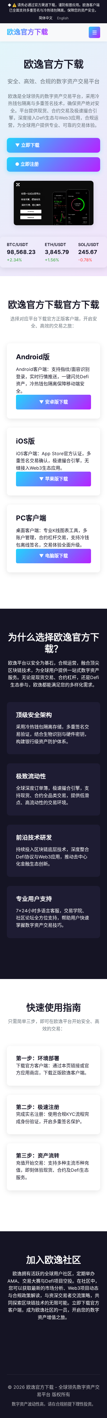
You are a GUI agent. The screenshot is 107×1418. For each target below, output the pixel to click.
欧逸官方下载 (27, 32)
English (62, 18)
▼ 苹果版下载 (53, 479)
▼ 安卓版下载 (53, 402)
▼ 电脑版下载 (53, 555)
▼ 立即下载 (27, 145)
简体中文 (46, 18)
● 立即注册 (27, 164)
